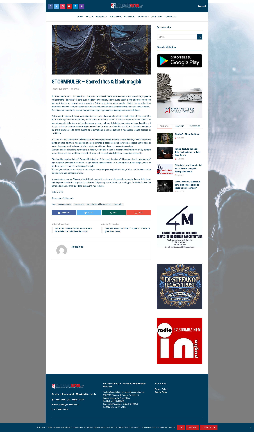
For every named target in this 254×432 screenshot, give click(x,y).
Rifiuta (192, 427)
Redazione (77, 246)
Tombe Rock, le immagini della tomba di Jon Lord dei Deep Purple (187, 152)
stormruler (118, 204)
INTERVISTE (101, 17)
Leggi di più (209, 427)
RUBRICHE (142, 17)
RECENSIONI (129, 17)
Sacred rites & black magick (99, 204)
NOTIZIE (89, 17)
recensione (79, 204)
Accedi (203, 6)
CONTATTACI (170, 17)
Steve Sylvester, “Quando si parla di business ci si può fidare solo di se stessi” (187, 184)
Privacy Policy (161, 389)
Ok (181, 427)
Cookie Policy (161, 392)
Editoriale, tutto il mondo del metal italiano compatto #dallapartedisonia (188, 168)
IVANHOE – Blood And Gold (187, 134)
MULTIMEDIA (115, 17)
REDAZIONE (156, 17)
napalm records (64, 204)
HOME (80, 17)
